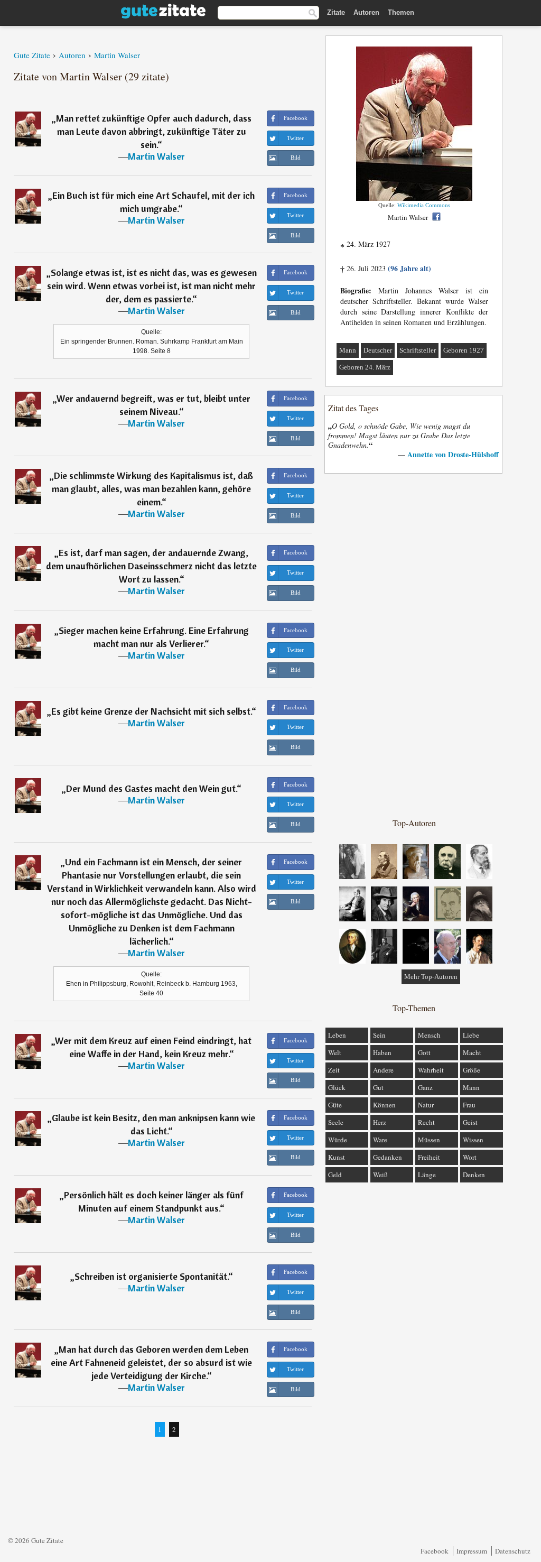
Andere (383, 1070)
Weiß (380, 1174)
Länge (427, 1174)
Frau (469, 1105)
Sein (379, 1035)
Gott (424, 1052)
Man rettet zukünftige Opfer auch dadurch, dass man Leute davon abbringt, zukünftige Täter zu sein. (153, 131)
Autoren (366, 12)
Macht (472, 1052)
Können (384, 1105)
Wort (470, 1157)
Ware (380, 1139)
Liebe (471, 1035)
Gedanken (387, 1157)
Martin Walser (156, 156)
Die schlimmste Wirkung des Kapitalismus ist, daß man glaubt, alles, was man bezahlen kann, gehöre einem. (152, 488)
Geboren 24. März (364, 367)
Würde (337, 1139)
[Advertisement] (414, 644)
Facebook (435, 1551)
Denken (474, 1174)
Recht (426, 1122)
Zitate (336, 12)
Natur (426, 1105)
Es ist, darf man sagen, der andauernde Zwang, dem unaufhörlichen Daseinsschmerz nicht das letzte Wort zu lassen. (151, 566)
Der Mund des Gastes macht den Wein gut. (151, 788)
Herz (379, 1122)
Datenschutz (512, 1551)
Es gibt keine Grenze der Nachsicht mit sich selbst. (151, 711)
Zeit (334, 1070)
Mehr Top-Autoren (431, 977)
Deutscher (377, 350)
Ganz (425, 1087)
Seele (335, 1122)
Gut (378, 1087)
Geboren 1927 (463, 350)
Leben (337, 1035)
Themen (401, 12)
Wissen (473, 1139)
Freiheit (429, 1157)
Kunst (336, 1157)
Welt (334, 1052)
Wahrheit (431, 1070)
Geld (335, 1174)
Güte (335, 1105)
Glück (337, 1087)
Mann (347, 350)
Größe (471, 1070)
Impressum (471, 1551)
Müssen (429, 1139)
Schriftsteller (417, 350)
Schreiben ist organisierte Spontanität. (151, 1276)
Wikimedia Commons (423, 205)
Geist (470, 1122)
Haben (382, 1052)
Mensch (429, 1035)
